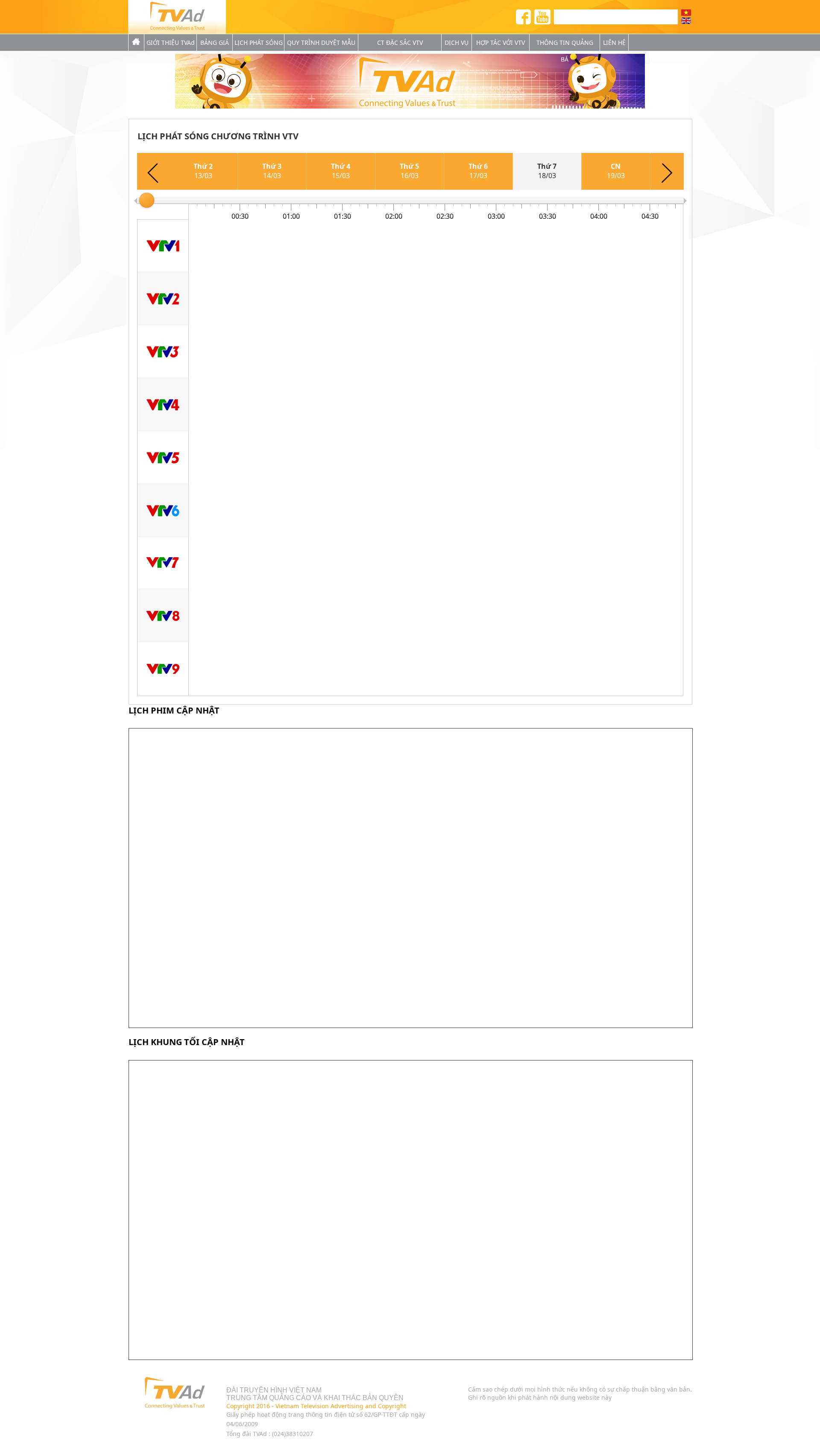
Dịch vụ (457, 42)
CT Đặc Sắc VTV (400, 42)
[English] (686, 21)
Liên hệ (614, 42)
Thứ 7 (546, 171)
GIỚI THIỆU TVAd (170, 42)
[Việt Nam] (686, 12)
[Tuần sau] (153, 171)
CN (616, 171)
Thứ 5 (409, 171)
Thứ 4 (340, 171)
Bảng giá (214, 42)
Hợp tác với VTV (500, 42)
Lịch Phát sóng (258, 42)
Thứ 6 (478, 171)
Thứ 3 (271, 171)
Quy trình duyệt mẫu (321, 42)
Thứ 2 (203, 171)
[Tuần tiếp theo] (667, 171)
